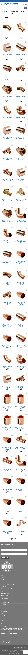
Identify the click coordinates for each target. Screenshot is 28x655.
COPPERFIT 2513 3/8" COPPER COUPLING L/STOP (21, 346)
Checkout (3, 609)
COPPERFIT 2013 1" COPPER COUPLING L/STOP (20, 325)
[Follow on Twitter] (4, 642)
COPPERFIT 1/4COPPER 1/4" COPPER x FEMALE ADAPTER (7, 221)
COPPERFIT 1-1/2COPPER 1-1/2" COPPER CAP (7, 55)
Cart (2, 606)
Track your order (4, 618)
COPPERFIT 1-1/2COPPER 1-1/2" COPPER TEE (20, 76)
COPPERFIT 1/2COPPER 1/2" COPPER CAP (20, 180)
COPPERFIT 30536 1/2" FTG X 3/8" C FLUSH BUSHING (20, 428)
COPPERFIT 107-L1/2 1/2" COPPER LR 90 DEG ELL (7, 241)
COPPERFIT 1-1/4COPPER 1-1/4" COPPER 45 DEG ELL (20, 97)
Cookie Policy (23, 650)
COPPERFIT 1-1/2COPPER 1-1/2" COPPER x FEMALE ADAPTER (7, 97)
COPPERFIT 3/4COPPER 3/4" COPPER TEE (20, 387)
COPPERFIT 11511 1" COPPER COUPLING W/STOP (7, 262)
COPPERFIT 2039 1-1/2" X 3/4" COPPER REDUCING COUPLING (7, 346)
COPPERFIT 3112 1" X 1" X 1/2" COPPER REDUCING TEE (7, 469)
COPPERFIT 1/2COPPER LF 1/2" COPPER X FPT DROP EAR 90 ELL (21, 200)
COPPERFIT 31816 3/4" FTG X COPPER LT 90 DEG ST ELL (20, 469)
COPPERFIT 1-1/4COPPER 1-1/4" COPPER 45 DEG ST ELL (7, 118)
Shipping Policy (7, 649)
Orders (2, 613)
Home (3, 11)
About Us (3, 577)
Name (2, 551)
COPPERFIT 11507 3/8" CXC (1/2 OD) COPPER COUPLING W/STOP (20, 241)
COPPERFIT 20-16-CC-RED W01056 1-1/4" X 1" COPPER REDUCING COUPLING (7, 325)
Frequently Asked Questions (7, 588)
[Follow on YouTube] (11, 642)
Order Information (5, 593)
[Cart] (26, 4)
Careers (2, 582)
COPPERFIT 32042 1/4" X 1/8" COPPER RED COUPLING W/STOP (7, 489)
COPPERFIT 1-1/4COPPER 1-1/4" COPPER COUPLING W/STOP (20, 138)
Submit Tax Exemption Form (7, 615)
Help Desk (3, 591)
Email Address (4, 547)
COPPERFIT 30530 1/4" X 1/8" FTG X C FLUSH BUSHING (20, 407)
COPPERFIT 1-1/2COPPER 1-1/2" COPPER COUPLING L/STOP (20, 55)
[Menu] (1, 4)
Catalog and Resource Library (7, 584)
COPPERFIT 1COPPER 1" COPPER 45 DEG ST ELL (20, 283)
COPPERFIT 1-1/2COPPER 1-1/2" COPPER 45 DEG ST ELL (20, 35)
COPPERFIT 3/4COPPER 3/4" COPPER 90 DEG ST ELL (20, 367)
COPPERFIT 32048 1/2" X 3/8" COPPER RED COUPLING (7, 510)
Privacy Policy (5, 650)
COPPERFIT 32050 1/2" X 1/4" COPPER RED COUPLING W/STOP (20, 510)
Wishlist (3, 620)
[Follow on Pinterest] (6, 642)
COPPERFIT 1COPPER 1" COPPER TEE (7, 303)
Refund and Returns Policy (17, 649)
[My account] (20, 4)
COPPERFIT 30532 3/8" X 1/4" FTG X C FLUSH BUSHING (7, 428)
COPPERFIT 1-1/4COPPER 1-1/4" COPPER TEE (7, 159)
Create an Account (5, 602)
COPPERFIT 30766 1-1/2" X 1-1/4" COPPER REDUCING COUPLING (7, 448)
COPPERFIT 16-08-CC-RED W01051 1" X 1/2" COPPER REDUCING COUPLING (21, 262)
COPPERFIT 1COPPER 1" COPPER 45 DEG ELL (7, 283)
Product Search (4, 595)
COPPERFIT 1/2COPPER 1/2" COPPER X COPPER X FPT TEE (7, 200)
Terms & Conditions (14, 651)
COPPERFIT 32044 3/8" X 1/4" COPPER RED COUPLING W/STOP (20, 489)
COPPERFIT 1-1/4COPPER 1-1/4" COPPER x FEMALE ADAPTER (20, 159)
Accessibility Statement (14, 650)
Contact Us (3, 586)
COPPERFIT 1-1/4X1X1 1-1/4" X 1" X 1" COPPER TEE (7, 180)
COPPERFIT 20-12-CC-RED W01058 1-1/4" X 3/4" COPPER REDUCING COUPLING (21, 304)
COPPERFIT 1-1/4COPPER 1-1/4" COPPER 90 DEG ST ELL (20, 118)
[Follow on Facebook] (2, 642)
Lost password (4, 611)
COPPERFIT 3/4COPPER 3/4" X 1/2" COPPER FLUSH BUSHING (7, 407)
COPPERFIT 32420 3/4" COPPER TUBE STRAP (21, 531)
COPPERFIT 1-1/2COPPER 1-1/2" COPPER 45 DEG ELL (7, 35)
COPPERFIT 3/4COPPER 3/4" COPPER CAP (7, 387)
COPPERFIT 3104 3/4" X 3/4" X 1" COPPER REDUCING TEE (20, 448)
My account (3, 604)
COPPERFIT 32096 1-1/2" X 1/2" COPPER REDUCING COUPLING (7, 531)
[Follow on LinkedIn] (9, 642)
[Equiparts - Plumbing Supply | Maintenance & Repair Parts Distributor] (10, 4)
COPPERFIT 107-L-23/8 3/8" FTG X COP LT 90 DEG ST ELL (21, 221)
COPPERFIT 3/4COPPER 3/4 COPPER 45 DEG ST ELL (7, 367)
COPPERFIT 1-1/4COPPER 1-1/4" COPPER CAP (7, 138)
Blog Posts (3, 579)
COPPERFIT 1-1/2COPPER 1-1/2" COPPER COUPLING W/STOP (7, 77)
